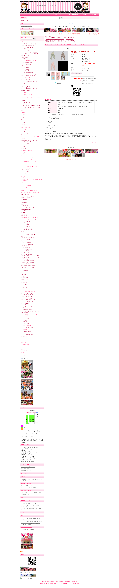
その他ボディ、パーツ (26, 309)
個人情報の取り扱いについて (49, 581)
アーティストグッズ (26, 325)
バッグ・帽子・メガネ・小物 (28, 237)
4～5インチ (24, 286)
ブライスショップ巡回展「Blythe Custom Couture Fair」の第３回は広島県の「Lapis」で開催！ (31, 523)
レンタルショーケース (26, 527)
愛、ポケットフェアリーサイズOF (29, 265)
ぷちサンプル (24, 349)
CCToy (23, 212)
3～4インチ (24, 287)
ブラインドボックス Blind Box (29, 166)
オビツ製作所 (24, 205)
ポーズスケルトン (25, 350)
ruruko (23, 100)
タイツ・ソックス (25, 239)
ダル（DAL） (24, 66)
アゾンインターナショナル (27, 196)
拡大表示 (59, 83)
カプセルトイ (24, 355)
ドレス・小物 (24, 133)
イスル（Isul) (25, 69)
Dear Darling (25, 194)
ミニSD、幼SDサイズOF (27, 264)
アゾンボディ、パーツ (26, 308)
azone (23, 112)
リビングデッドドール (26, 159)
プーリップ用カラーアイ (27, 301)
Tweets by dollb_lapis (27, 461)
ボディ (23, 117)
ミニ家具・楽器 (25, 318)
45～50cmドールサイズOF (27, 267)
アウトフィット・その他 (27, 157)
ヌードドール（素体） (26, 185)
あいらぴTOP (48, 36)
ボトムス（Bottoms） (26, 228)
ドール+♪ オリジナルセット (28, 77)
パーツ (23, 121)
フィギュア (24, 173)
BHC (22, 204)
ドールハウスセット (26, 331)
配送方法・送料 (25, 468)
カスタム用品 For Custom (28, 291)
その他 (23, 58)
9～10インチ (24, 276)
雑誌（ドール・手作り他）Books (29, 190)
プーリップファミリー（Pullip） (29, 81)
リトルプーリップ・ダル (27, 72)
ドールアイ (24, 304)
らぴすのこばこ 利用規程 (27, 529)
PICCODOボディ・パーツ (27, 312)
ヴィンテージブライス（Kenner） (29, 52)
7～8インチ (24, 281)
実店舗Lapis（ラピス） (27, 500)
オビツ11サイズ (25, 259)
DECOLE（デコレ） (26, 352)
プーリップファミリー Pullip (29, 60)
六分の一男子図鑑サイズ (27, 254)
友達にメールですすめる (88, 83)
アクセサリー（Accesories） (28, 234)
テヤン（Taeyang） (26, 64)
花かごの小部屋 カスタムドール (29, 161)
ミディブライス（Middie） (28, 45)
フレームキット (25, 338)
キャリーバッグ (25, 316)
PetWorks (24, 199)
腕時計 (23, 236)
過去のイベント (25, 515)
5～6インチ (24, 284)
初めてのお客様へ (25, 464)
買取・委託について (26, 490)
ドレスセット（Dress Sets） (28, 219)
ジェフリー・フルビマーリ (27, 327)
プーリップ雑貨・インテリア (28, 75)
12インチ (23, 274)
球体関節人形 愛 (25, 92)
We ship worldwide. (27, 470)
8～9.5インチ (24, 277)
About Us (74, 581)
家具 (22, 134)
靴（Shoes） (24, 241)
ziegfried (24, 202)
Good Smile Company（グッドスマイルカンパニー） (32, 137)
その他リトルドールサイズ (27, 262)
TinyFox (23, 176)
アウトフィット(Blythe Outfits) (30, 53)
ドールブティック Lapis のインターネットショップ (45, 5)
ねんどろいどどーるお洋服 (27, 260)
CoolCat (23, 210)
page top (94, 142)
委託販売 (23, 342)
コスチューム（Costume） (27, 229)
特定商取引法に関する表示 (63, 581)
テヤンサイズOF (25, 250)
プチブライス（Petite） (27, 47)
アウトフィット (25, 108)
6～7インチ (24, 282)
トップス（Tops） (25, 224)
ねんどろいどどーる (26, 141)
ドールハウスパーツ (26, 333)
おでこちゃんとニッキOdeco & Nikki (30, 105)
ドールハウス (24, 329)
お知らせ (23, 476)
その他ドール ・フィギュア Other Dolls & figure (31, 180)
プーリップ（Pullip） (27, 62)
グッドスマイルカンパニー (27, 207)
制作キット (24, 336)
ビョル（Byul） (25, 67)
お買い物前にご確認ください (28, 467)
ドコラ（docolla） (26, 70)
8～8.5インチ (24, 279)
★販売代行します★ (25, 494)
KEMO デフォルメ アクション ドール (30, 164)
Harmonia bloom (26, 209)
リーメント (24, 174)
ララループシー (25, 187)
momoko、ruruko (25, 90)
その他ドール (24, 83)
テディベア (24, 340)
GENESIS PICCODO (26, 150)
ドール (23, 114)
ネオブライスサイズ (26, 242)
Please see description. (80, 26)
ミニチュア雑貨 (25, 323)
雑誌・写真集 (24, 57)
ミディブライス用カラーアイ (28, 298)
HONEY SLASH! (25, 201)
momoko (23, 99)
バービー (23, 124)
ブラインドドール (25, 168)
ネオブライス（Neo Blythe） (28, 43)
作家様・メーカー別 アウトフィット (30, 192)
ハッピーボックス (25, 85)
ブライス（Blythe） (26, 79)
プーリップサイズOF (26, 247)
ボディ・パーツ (25, 104)
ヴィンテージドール (26, 183)
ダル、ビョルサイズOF (26, 249)
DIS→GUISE (24, 215)
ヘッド (23, 119)
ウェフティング (25, 289)
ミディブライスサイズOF (27, 244)
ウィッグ (23, 155)
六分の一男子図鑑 (25, 102)
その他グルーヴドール (26, 94)
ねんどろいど (24, 148)
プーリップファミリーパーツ (28, 299)
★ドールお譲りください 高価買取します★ (31, 493)
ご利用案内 (84, 14)
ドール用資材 (24, 270)
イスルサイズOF (25, 252)
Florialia (24, 214)
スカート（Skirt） (26, 226)
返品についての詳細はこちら (89, 78)
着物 (22, 231)
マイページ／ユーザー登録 (71, 14)
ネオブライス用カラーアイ (27, 294)
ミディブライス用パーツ (27, 296)
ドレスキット (24, 268)
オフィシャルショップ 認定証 (28, 487)
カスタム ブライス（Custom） (29, 50)
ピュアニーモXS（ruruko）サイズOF (30, 255)
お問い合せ (93, 14)
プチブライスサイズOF (26, 246)
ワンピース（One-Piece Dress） (30, 223)
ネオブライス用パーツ (26, 293)
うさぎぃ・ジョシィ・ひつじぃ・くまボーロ (31, 107)
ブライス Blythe (25, 42)
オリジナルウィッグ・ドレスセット (29, 74)
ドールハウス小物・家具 (27, 334)
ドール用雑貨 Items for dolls (29, 315)
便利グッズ (24, 321)
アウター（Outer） (26, 221)
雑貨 (22, 110)
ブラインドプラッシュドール (28, 170)
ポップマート (24, 48)
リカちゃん (24, 129)
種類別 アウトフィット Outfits (29, 217)
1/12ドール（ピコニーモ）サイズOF (30, 257)
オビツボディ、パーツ (26, 306)
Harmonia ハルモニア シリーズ (29, 140)
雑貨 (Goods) (25, 55)
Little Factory (26, 197)
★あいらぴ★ (36, 4)
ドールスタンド (25, 320)
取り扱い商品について (26, 483)
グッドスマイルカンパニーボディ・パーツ (31, 311)
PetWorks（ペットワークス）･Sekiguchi (31, 97)
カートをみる (58, 14)
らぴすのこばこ (25, 344)
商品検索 (23, 17)
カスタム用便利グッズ (26, 303)
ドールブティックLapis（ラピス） (29, 503)
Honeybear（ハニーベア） (28, 127)
